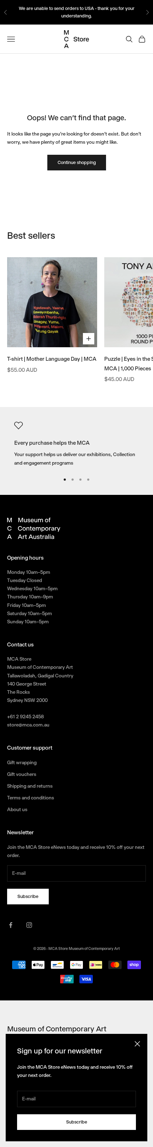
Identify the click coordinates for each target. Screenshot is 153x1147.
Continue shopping (77, 162)
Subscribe (76, 1122)
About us (17, 809)
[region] (76, 444)
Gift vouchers (21, 774)
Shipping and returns (30, 786)
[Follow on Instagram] (29, 925)
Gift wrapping (22, 762)
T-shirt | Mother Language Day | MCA (51, 359)
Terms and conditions (30, 797)
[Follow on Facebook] (10, 925)
